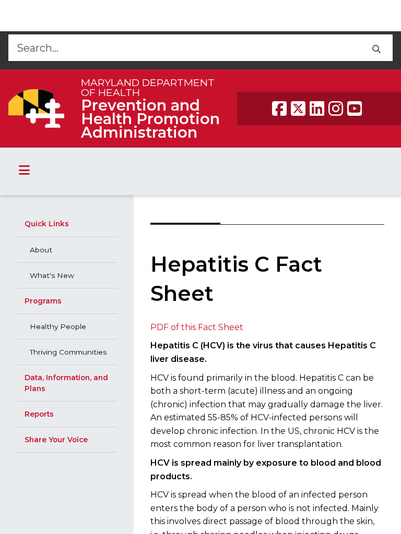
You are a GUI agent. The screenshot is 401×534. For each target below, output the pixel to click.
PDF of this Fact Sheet (196, 327)
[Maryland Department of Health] (36, 108)
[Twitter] (298, 108)
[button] (376, 47)
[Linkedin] (317, 108)
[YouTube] (354, 108)
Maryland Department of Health (148, 87)
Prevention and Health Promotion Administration (150, 118)
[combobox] (184, 47)
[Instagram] (335, 108)
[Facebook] (279, 108)
